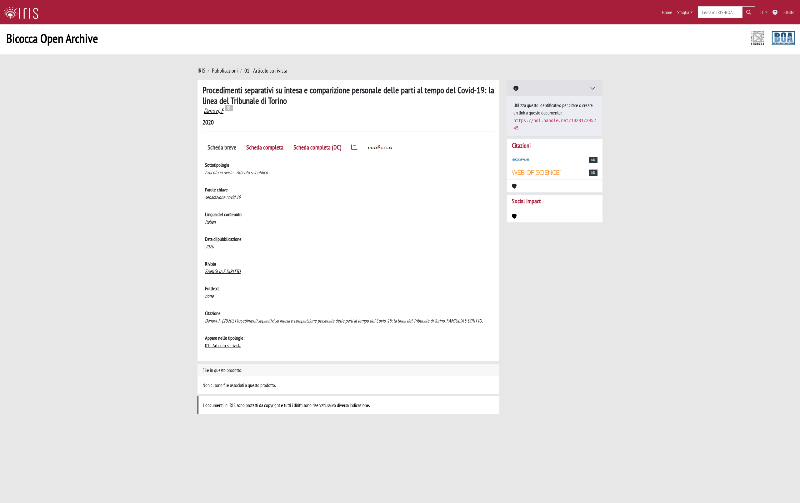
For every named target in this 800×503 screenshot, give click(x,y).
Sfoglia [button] (683, 12)
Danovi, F (213, 111)
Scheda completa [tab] (264, 147)
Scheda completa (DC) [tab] (317, 147)
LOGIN (788, 12)
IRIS (201, 70)
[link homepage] (23, 12)
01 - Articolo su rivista (265, 70)
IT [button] (762, 12)
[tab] (354, 148)
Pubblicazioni (225, 70)
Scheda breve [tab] (222, 147)
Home (667, 12)
